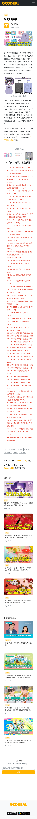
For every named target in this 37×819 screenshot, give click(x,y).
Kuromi (26, 449)
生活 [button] (5, 15)
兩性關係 (8, 640)
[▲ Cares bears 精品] (8, 156)
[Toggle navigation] (33, 3)
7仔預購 (19, 449)
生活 (5, 500)
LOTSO (16, 452)
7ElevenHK (12, 449)
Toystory (22, 452)
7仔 (5, 449)
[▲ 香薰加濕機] (18, 156)
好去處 (7, 673)
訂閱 (18, 772)
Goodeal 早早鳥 (20, 461)
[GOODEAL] (10, 3)
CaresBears (7, 452)
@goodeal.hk (9, 468)
